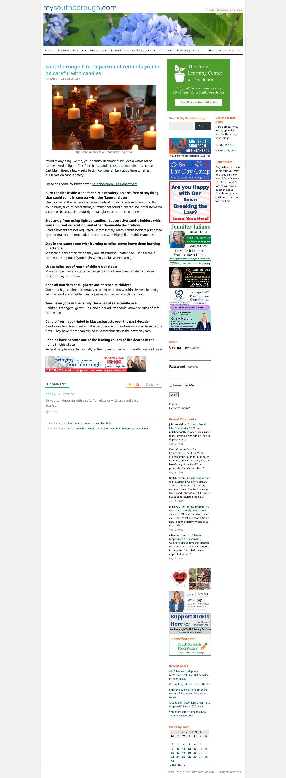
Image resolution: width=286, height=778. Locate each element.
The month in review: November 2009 (90, 423)
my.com (80, 7)
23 (172, 757)
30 (172, 761)
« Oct (173, 765)
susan (51, 78)
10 (177, 748)
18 (183, 753)
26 (189, 757)
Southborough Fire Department (114, 184)
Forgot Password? (179, 408)
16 (172, 753)
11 (183, 748)
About (165, 50)
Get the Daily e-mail (225, 50)
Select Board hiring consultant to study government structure (189, 510)
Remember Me (183, 385)
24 (177, 757)
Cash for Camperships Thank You (183, 451)
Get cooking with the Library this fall (190, 684)
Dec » (181, 765)
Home (49, 50)
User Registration (190, 50)
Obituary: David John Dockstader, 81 (187, 426)
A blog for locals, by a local (224, 10)
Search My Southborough (187, 118)
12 (189, 748)
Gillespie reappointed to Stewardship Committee (189, 479)
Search (203, 126)
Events (78, 50)
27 (194, 757)
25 (183, 757)
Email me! (225, 201)
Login (174, 394)
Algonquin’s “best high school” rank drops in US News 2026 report (189, 704)
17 (177, 753)
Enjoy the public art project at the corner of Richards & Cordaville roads (188, 693)
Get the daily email (226, 150)
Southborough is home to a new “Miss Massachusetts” (187, 713)
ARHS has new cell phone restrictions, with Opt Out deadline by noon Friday (189, 675)
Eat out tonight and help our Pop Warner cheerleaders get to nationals (108, 428)
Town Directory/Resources (132, 50)
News (62, 50)
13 (194, 748)
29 (206, 757)
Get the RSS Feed (225, 145)
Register (174, 404)
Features (97, 50)
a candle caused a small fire (117, 165)
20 (194, 753)
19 (189, 753)
